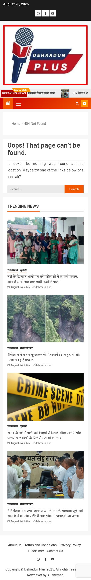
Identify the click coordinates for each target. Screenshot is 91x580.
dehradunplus (43, 287)
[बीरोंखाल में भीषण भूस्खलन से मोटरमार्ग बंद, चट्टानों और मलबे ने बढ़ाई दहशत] (45, 318)
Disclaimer (36, 551)
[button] (18, 103)
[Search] (77, 103)
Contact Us (55, 551)
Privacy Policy (70, 545)
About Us (15, 545)
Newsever (34, 575)
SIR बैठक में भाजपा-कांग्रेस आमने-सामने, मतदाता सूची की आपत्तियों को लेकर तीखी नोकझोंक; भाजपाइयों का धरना (45, 513)
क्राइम (23, 270)
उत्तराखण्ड (12, 270)
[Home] (8, 104)
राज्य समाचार (26, 348)
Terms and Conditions (41, 545)
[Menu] (18, 103)
